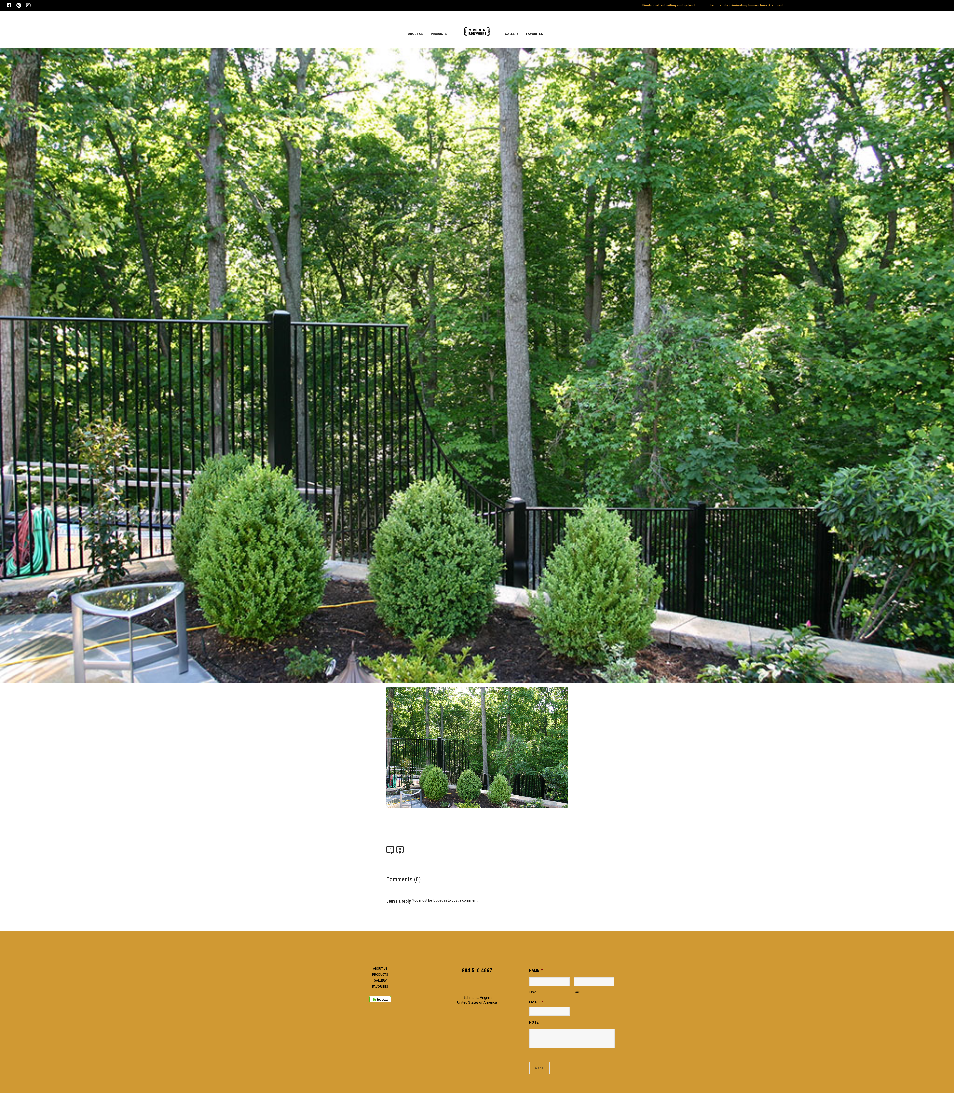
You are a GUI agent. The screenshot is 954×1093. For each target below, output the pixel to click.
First (532, 992)
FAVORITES (380, 986)
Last (577, 992)
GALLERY (380, 980)
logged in (440, 900)
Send (539, 1068)
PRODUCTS (380, 974)
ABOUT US (380, 968)
